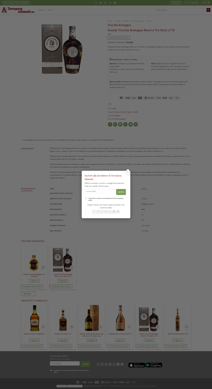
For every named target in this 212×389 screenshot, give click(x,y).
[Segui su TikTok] (102, 212)
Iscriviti (121, 192)
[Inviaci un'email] (106, 212)
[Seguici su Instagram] (98, 212)
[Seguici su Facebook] (94, 212)
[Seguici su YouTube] (118, 212)
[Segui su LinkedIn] (114, 212)
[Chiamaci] (110, 212)
